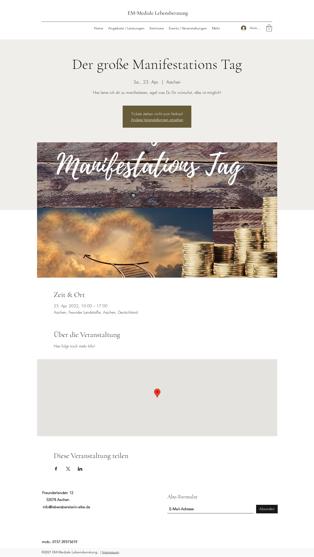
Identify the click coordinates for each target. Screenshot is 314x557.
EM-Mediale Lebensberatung (158, 13)
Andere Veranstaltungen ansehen (157, 119)
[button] (269, 28)
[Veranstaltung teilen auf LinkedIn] (80, 469)
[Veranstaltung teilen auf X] (68, 469)
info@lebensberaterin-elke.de (66, 507)
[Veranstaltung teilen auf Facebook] (56, 469)
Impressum (110, 552)
